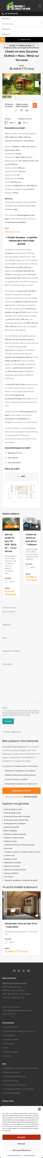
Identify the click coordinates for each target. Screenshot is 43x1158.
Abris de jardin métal (12, 813)
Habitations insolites (12, 863)
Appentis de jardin (11, 827)
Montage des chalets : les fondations (19, 1089)
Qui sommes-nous (11, 1027)
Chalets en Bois (25, 46)
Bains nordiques (10, 831)
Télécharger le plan (12, 232)
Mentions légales (29, 1155)
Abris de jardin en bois (13, 809)
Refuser (21, 1144)
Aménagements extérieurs (15, 823)
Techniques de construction (15, 1085)
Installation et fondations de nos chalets (21, 1068)
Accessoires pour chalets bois (16, 820)
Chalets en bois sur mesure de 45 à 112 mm (21, 48)
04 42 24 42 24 (11, 14)
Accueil (12, 46)
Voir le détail (32, 528)
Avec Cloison (13, 458)
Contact (7, 1056)
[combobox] (21, 24)
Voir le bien (21, 914)
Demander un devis (21, 791)
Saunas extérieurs (11, 873)
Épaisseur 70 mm (15, 453)
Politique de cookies (14, 1155)
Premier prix (10, 855)
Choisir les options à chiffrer (16, 779)
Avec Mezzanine (14, 463)
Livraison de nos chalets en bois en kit (19, 1031)
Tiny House (8, 877)
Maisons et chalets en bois (15, 870)
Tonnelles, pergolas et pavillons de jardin (20, 880)
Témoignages (9, 1035)
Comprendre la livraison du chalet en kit (21, 784)
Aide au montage (11, 1081)
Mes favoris (8, 1044)
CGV (6, 1048)
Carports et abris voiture (14, 838)
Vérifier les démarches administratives (20, 775)
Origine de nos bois (12, 1072)
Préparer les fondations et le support (20, 771)
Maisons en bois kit (12, 866)
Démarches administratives (15, 1076)
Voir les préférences (22, 1150)
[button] (39, 1109)
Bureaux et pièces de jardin (15, 834)
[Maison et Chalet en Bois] (21, 9)
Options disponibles (12, 1093)
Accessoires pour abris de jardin (17, 816)
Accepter (21, 1137)
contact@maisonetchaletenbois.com (17, 1010)
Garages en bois (10, 859)
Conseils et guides (11, 1039)
